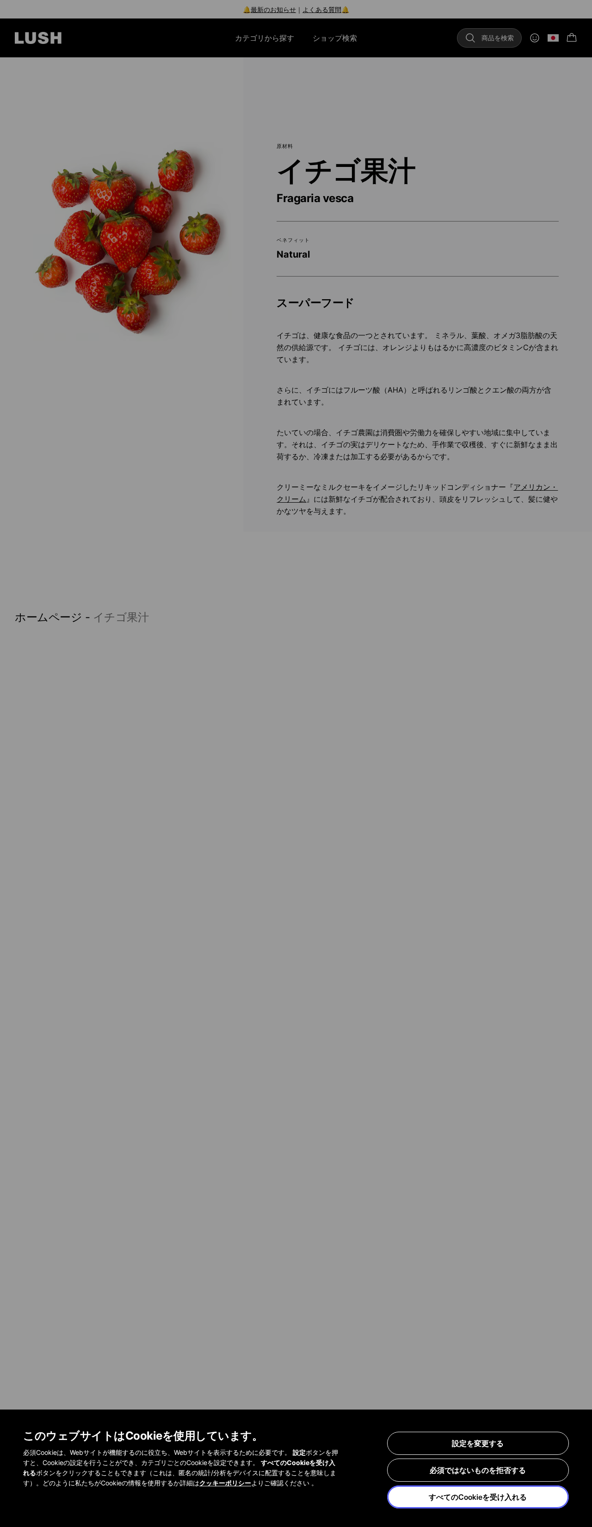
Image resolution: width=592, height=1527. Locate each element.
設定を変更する (478, 1443)
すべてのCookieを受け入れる (478, 1497)
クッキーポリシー (225, 1483)
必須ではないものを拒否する (478, 1470)
